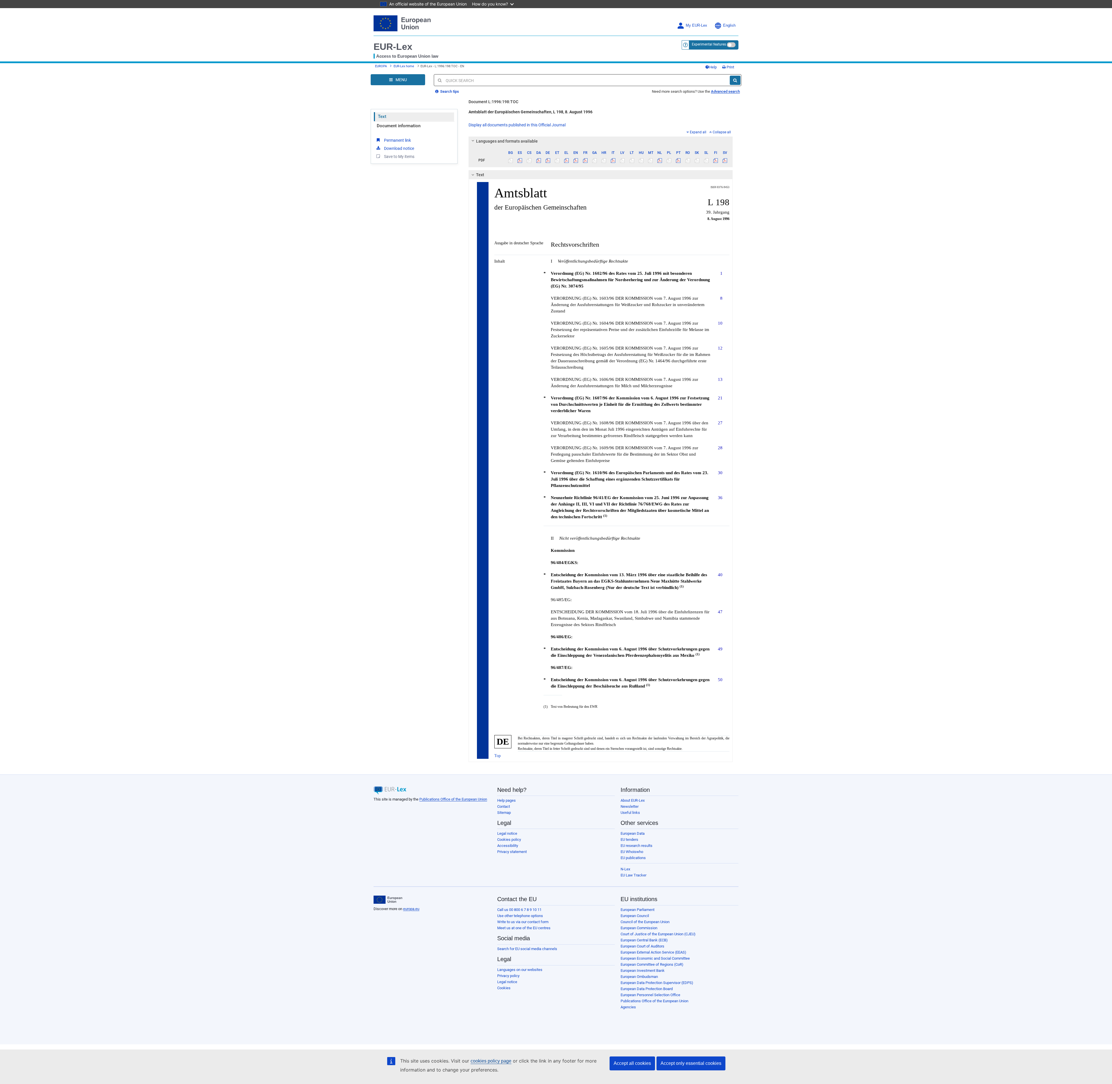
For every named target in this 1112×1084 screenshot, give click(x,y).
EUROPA (381, 66)
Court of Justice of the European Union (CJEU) (658, 934)
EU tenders (629, 839)
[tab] (601, 141)
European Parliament (637, 909)
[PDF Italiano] (613, 160)
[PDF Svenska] (724, 160)
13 (720, 379)
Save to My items (399, 156)
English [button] (729, 25)
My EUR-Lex (696, 25)
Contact (503, 806)
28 (720, 447)
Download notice (399, 148)
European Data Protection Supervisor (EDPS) (657, 983)
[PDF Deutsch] (547, 160)
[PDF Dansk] (538, 160)
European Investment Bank (643, 970)
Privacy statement (512, 852)
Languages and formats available (507, 141)
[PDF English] (575, 160)
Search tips (449, 91)
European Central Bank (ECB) (644, 940)
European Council (635, 916)
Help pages (506, 800)
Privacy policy (508, 976)
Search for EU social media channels (527, 949)
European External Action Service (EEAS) (653, 952)
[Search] (735, 80)
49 (720, 648)
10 (720, 323)
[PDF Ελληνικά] (566, 160)
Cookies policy (509, 839)
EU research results (636, 845)
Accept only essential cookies (691, 1063)
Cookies (504, 988)
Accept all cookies (632, 1063)
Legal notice (507, 833)
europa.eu (411, 909)
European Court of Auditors (642, 946)
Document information (398, 125)
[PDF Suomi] (715, 160)
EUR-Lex (393, 46)
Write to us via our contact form (522, 922)
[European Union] (388, 900)
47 (720, 611)
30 (720, 472)
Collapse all (722, 132)
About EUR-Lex (633, 800)
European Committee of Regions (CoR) (652, 964)
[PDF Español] (519, 160)
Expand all (698, 132)
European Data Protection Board (647, 989)
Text (382, 116)
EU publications (633, 858)
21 (720, 397)
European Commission (639, 928)
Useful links (630, 812)
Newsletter (630, 806)
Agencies (628, 1007)
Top (497, 756)
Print (730, 67)
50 (720, 679)
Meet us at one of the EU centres (523, 928)
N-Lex (625, 869)
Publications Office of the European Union (453, 799)
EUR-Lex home (404, 66)
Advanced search (725, 91)
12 (720, 347)
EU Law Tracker (633, 875)
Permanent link (397, 140)
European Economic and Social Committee (655, 958)
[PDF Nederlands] (659, 160)
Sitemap (504, 812)
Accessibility (507, 845)
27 (720, 422)
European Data (633, 833)
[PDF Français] (585, 160)
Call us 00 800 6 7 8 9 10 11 (519, 909)
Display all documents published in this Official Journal (517, 125)
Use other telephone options (520, 916)
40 (720, 574)
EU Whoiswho (632, 852)
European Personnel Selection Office (650, 995)
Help (713, 67)
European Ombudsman (639, 976)
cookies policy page (491, 1060)
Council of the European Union (645, 922)
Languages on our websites (519, 969)
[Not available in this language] (510, 160)
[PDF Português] (678, 160)
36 (720, 497)
